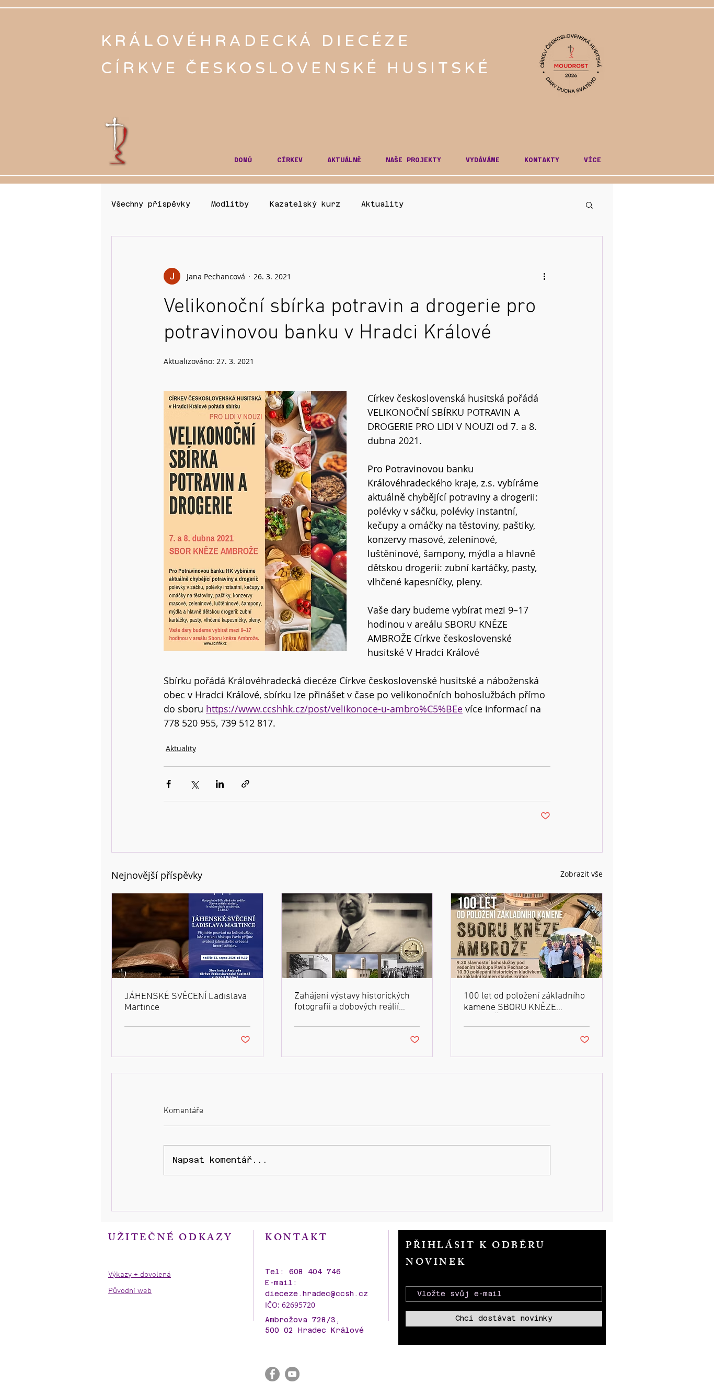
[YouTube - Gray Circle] (292, 1374)
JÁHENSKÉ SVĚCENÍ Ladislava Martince (185, 1002)
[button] (289, 160)
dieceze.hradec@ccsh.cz (316, 1293)
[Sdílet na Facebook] (169, 784)
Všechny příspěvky (150, 204)
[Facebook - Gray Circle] (272, 1374)
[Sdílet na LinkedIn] (220, 784)
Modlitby (230, 204)
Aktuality (382, 204)
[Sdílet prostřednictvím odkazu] (245, 784)
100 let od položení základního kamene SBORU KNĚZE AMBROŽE (524, 1002)
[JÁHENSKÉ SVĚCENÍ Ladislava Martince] (187, 935)
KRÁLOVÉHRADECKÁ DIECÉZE (259, 41)
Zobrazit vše (581, 874)
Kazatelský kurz (305, 204)
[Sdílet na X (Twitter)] (194, 784)
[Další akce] (544, 276)
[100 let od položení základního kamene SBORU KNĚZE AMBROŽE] (526, 935)
